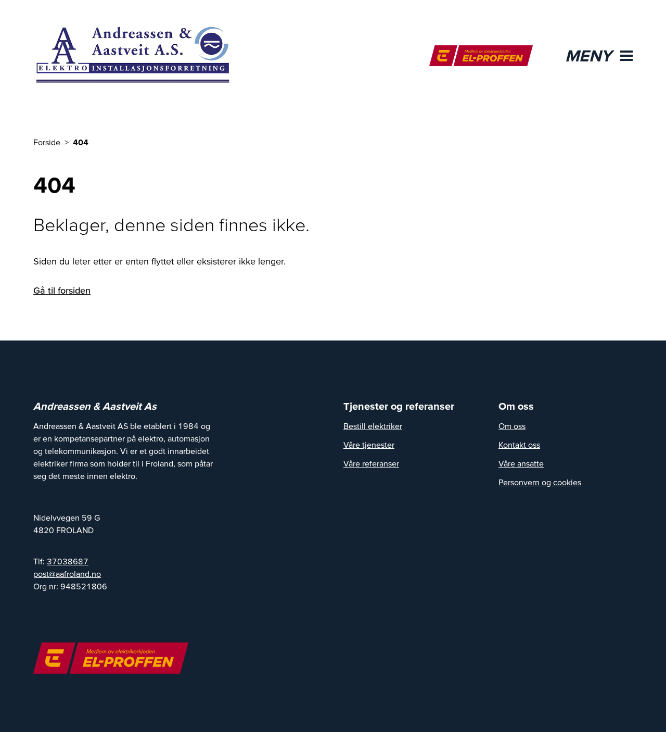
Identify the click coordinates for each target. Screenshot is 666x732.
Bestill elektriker (372, 426)
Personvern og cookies (539, 482)
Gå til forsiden (62, 290)
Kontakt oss (519, 444)
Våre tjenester (368, 444)
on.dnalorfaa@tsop (67, 573)
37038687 (67, 561)
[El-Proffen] (481, 55)
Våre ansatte (521, 463)
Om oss (512, 426)
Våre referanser (371, 463)
